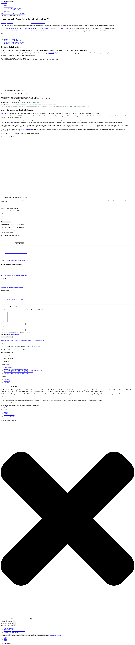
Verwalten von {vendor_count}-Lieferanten (14, 631)
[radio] (69, 213)
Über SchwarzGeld (8, 7)
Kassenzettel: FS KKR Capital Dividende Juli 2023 (12, 299)
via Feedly (7, 356)
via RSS (6, 361)
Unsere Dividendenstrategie (14, 8)
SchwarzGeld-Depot (29, 28)
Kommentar (4, 321)
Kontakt (6, 412)
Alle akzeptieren (5, 635)
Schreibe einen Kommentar (38, 23)
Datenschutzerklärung (9, 415)
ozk (33, 340)
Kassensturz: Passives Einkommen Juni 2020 (16, 253)
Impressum (6, 413)
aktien (4, 340)
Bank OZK (3, 113)
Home (5, 5)
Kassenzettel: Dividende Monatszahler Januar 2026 (16, 369)
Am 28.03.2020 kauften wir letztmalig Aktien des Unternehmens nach (52, 28)
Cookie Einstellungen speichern (41, 635)
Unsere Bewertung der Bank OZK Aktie (14, 42)
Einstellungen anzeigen (27, 635)
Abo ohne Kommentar (13, 334)
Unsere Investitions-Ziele (13, 9)
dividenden (28, 340)
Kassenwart (3, 23)
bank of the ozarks (11, 340)
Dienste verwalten (8, 629)
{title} (5, 638)
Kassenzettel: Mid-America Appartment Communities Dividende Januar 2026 (23, 370)
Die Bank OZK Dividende (10, 39)
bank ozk (18, 340)
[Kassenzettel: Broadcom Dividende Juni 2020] (3, 259)
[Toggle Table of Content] (2, 36)
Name (3, 324)
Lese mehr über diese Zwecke (11, 632)
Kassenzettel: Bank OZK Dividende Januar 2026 (16, 373)
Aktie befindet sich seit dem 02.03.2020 (12, 28)
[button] (67, 518)
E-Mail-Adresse (5, 327)
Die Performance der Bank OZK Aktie (13, 40)
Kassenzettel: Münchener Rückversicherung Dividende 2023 (14, 275)
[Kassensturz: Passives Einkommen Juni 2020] (3, 251)
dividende (23, 340)
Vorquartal (51, 53)
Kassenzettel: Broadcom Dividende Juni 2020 (17, 260)
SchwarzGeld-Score (26, 129)
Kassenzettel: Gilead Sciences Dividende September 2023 (13, 287)
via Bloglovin (8, 358)
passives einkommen (39, 340)
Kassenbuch (7, 382)
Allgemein (6, 379)
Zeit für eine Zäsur (8, 367)
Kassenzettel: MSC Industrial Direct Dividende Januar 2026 (18, 372)
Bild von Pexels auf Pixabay (34, 346)
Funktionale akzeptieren (15, 635)
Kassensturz (7, 383)
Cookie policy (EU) (9, 416)
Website (3, 329)
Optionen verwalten (9, 628)
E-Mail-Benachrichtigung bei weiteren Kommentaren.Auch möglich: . (15, 333)
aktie (2, 340)
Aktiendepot (7, 11)
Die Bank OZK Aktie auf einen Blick (13, 43)
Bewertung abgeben (5, 221)
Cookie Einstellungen (6, 643)
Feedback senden (19, 243)
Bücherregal (7, 381)
